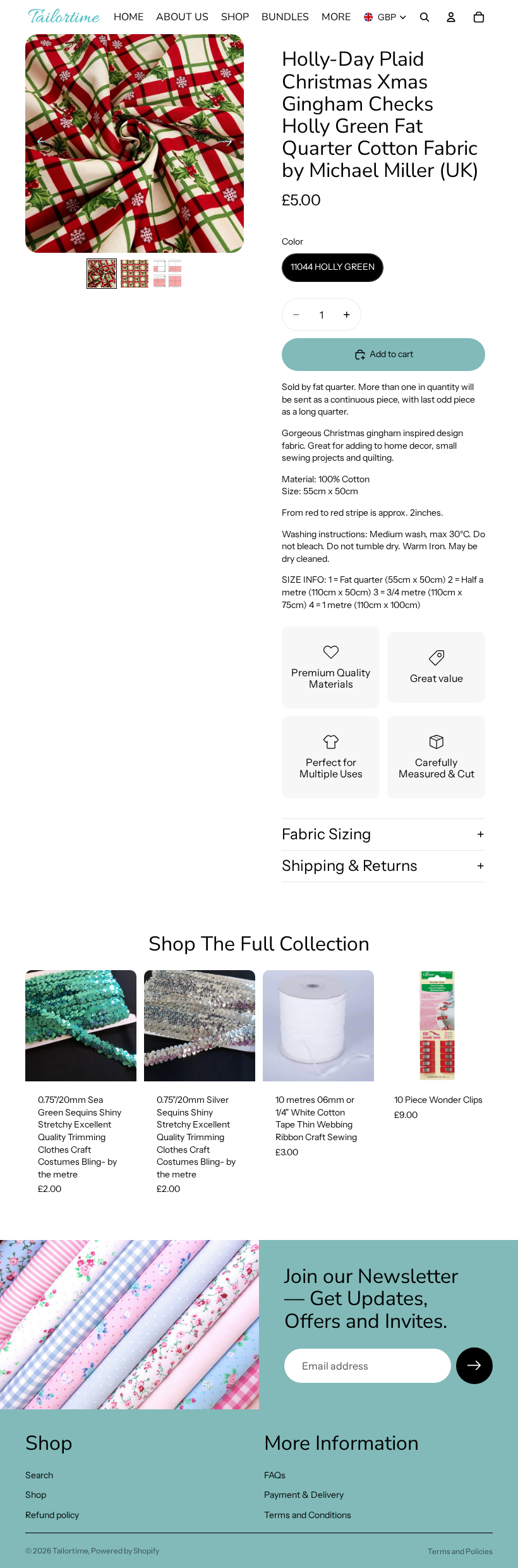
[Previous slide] (39, 143)
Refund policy (52, 1515)
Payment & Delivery (304, 1494)
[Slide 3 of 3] (167, 274)
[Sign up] (474, 1365)
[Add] (116, 1061)
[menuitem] (336, 17)
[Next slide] (229, 143)
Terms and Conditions (307, 1515)
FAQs (275, 1475)
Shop (35, 1494)
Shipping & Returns (349, 865)
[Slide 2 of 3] (134, 274)
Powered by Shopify (125, 1550)
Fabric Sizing (326, 834)
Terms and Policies (460, 1551)
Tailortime (70, 1550)
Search (39, 1475)
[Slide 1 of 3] (102, 274)
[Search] (424, 17)
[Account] (451, 17)
